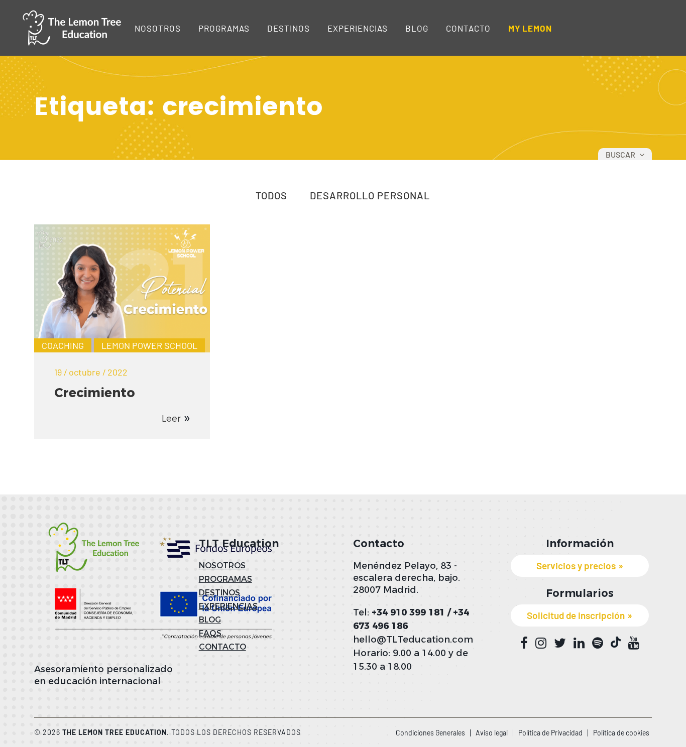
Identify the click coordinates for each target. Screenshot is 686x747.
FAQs (210, 633)
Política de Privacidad (550, 732)
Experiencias (357, 28)
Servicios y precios (576, 565)
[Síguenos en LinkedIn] (579, 643)
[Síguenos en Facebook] (524, 643)
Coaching (63, 345)
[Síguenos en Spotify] (597, 643)
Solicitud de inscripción (576, 615)
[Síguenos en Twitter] (560, 643)
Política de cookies (621, 732)
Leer (171, 418)
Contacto (468, 28)
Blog (416, 28)
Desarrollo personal (370, 195)
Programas (224, 28)
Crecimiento (94, 392)
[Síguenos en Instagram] (540, 643)
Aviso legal (492, 732)
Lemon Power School (149, 345)
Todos (271, 195)
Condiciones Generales (430, 732)
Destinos (288, 28)
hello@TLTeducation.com (413, 639)
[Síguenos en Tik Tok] (616, 642)
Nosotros (158, 28)
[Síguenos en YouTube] (633, 643)
